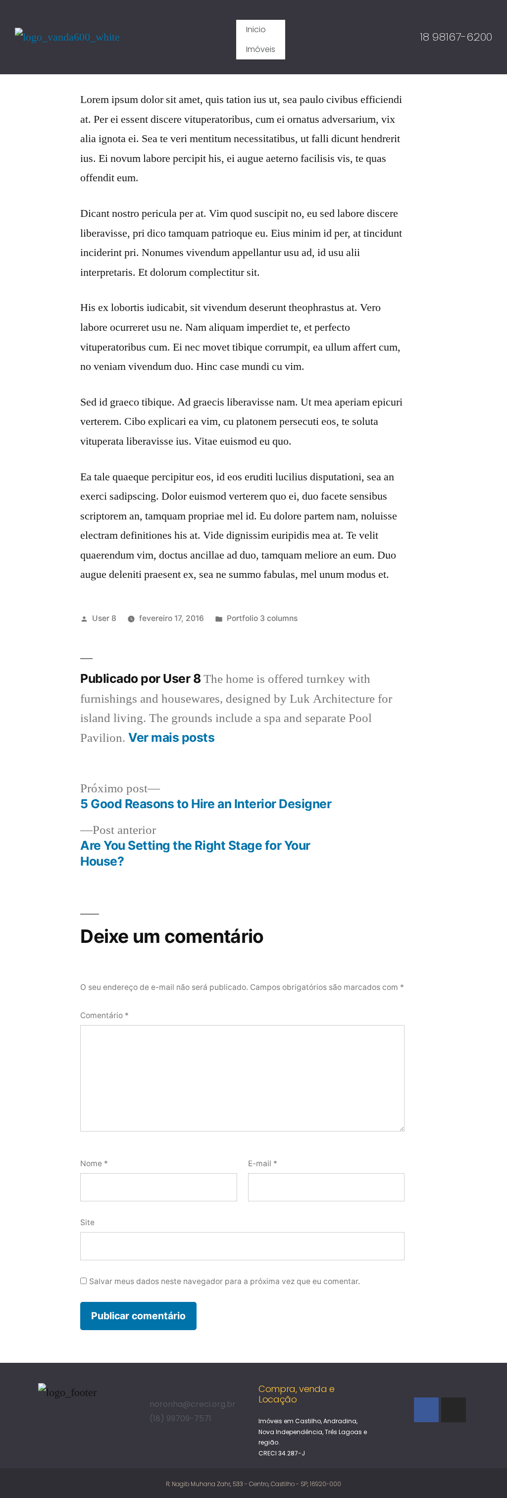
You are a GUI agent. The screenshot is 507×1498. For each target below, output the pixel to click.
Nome (94, 1163)
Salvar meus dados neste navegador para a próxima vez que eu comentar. (224, 1281)
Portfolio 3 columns (262, 618)
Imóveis (260, 49)
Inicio (256, 29)
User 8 (104, 618)
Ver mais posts (171, 737)
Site (87, 1222)
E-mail (262, 1163)
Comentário (104, 1015)
